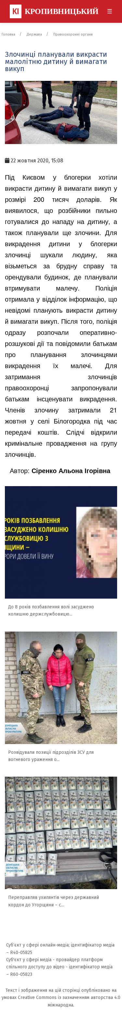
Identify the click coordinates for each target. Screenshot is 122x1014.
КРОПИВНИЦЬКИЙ (55, 11)
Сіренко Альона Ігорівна (71, 470)
